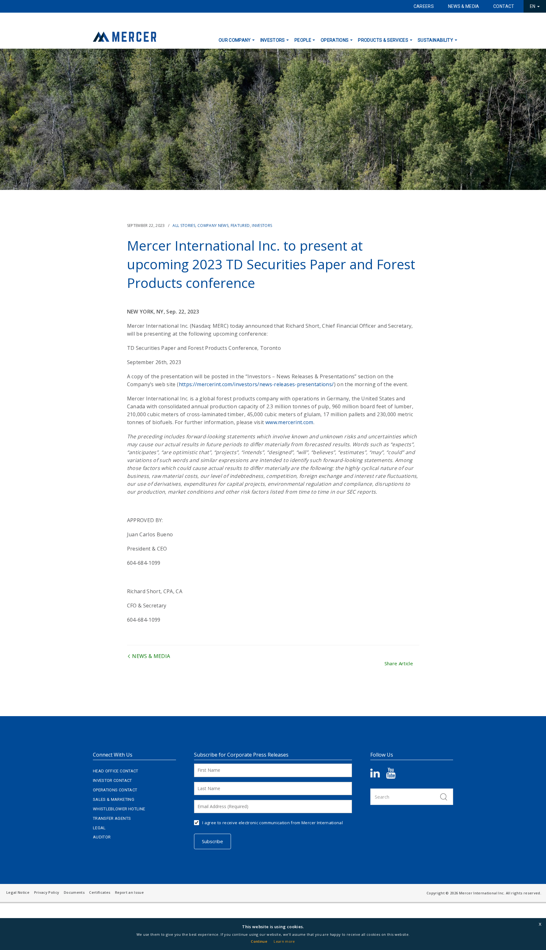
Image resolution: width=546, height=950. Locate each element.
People (302, 40)
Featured (240, 225)
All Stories (184, 225)
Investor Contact (112, 780)
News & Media (463, 6)
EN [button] (533, 6)
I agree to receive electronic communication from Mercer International (272, 822)
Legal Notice (17, 892)
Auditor (102, 837)
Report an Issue (129, 892)
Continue (259, 941)
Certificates (99, 892)
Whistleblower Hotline (119, 809)
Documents (74, 892)
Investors (272, 40)
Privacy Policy (46, 892)
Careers (424, 6)
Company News (212, 225)
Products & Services (383, 40)
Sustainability (435, 40)
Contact (503, 6)
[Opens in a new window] (378, 775)
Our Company (235, 40)
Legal (99, 827)
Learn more (284, 941)
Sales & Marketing (113, 799)
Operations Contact (115, 790)
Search (443, 797)
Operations (335, 40)
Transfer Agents (112, 818)
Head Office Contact (115, 771)
